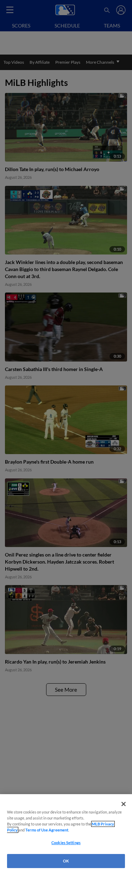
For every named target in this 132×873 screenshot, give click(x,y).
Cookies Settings (66, 842)
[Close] (123, 804)
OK (66, 861)
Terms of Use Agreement (46, 830)
